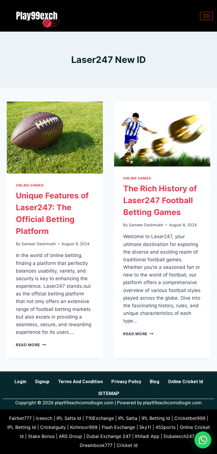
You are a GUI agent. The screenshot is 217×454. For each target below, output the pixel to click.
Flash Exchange (118, 427)
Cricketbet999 (189, 418)
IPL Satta (127, 418)
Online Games (30, 185)
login (20, 381)
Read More (31, 345)
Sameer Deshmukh (38, 244)
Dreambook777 (96, 445)
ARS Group (70, 436)
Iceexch (44, 418)
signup (42, 381)
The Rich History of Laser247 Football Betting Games (160, 200)
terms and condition (80, 381)
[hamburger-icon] (206, 16)
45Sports (165, 427)
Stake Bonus (41, 436)
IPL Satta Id (69, 418)
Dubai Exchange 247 (108, 436)
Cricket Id (127, 445)
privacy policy (126, 381)
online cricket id (185, 381)
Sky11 (145, 427)
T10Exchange (99, 418)
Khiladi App (147, 436)
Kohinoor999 (83, 427)
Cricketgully (53, 427)
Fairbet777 (20, 418)
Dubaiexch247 (179, 436)
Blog (154, 381)
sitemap (108, 393)
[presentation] (55, 138)
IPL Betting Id (156, 418)
